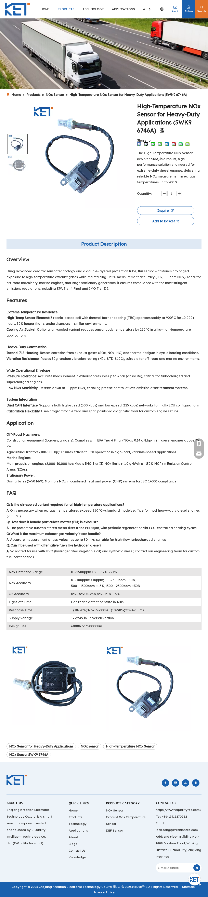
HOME (45, 9)
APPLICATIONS (123, 9)
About (73, 837)
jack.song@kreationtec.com (177, 830)
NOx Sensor (115, 810)
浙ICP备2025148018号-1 (130, 887)
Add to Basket (163, 221)
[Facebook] (165, 783)
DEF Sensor (114, 830)
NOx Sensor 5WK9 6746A (28, 755)
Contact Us (77, 850)
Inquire (163, 210)
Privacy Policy (104, 892)
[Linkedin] (175, 783)
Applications (78, 830)
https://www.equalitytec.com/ (178, 810)
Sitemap (188, 887)
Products (75, 817)
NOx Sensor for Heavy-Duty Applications (41, 746)
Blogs (73, 844)
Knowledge (77, 857)
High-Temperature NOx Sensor (130, 746)
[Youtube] (185, 783)
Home (73, 810)
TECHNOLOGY (93, 9)
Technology (78, 824)
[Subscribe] (196, 867)
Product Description (104, 244)
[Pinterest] (195, 783)
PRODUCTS (66, 9)
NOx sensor (90, 746)
